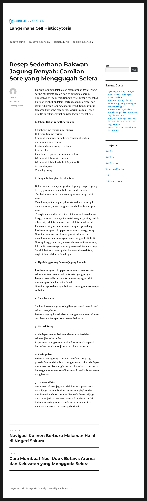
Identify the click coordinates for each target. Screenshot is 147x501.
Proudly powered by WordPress (53, 488)
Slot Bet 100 (111, 157)
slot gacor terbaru (114, 181)
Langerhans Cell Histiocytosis (40, 28)
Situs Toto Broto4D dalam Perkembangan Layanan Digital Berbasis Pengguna (122, 103)
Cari (107, 66)
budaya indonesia (39, 42)
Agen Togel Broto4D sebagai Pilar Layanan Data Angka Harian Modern (121, 94)
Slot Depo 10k (112, 163)
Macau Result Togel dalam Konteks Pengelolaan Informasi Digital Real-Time (122, 112)
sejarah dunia (61, 42)
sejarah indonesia (83, 42)
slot (107, 175)
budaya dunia (17, 42)
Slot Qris (109, 151)
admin (12, 97)
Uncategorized (16, 105)
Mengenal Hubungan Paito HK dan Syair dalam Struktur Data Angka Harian (122, 121)
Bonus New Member (115, 169)
